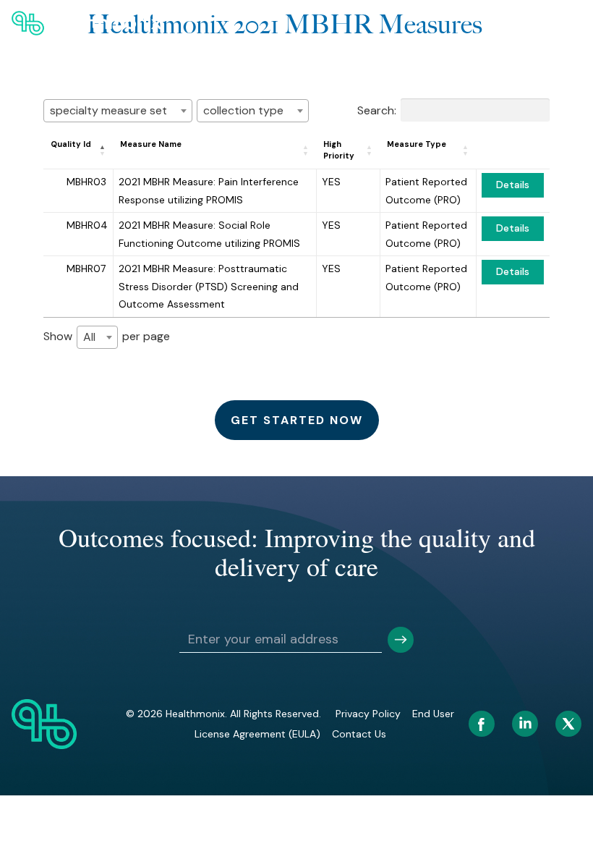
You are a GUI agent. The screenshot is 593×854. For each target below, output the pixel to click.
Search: (376, 109)
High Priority (338, 150)
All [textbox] (89, 336)
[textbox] (118, 111)
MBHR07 (86, 268)
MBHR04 (87, 225)
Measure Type (416, 144)
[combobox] (117, 110)
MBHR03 (86, 181)
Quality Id (71, 144)
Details (512, 184)
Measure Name (151, 144)
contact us (359, 733)
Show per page (106, 336)
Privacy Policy (368, 713)
